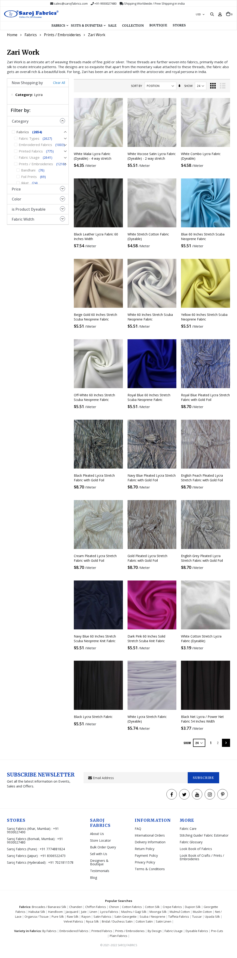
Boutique (158, 25)
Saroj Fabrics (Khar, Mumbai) (28, 828)
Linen (93, 912)
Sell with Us (98, 854)
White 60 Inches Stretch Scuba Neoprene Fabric (150, 316)
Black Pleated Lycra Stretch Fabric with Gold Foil (94, 477)
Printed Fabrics (101, 931)
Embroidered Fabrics (73, 931)
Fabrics (31, 35)
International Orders (150, 835)
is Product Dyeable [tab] (29, 209)
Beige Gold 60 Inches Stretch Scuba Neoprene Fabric (95, 316)
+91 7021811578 (60, 862)
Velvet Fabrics (73, 921)
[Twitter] (184, 794)
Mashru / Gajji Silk (134, 912)
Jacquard (72, 912)
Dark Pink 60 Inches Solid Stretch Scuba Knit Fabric (146, 638)
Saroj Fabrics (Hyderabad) (27, 862)
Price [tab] (16, 189)
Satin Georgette (125, 916)
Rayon (85, 916)
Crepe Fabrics (172, 907)
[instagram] (210, 794)
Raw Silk (72, 916)
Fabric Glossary (191, 842)
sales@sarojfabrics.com (71, 3)
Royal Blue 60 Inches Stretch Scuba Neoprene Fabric (149, 397)
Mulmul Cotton (180, 912)
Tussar (197, 916)
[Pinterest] (222, 794)
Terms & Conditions (150, 869)
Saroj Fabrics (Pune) (22, 849)
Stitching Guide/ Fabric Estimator (204, 835)
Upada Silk (212, 916)
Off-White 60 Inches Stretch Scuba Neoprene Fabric (94, 397)
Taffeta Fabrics (178, 916)
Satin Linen (163, 921)
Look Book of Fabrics (196, 849)
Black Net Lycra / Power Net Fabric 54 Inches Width (202, 718)
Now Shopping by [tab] (27, 82)
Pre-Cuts (217, 931)
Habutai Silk (36, 912)
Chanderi (75, 907)
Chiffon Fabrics (95, 907)
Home (12, 35)
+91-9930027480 (105, 3)
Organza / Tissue (37, 916)
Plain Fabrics (118, 936)
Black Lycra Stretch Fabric (93, 716)
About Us (97, 833)
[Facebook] (171, 794)
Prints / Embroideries (62, 35)
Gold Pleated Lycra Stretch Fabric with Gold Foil (147, 558)
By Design (155, 931)
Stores (179, 25)
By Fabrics (49, 931)
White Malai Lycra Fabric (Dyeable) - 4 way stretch (92, 156)
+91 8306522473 (52, 855)
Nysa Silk (92, 921)
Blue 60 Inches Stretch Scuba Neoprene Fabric (203, 236)
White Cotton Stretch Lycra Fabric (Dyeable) (201, 638)
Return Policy (144, 849)
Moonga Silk (158, 912)
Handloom (55, 912)
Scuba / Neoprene (152, 916)
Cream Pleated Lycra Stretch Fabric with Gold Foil (95, 558)
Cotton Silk (152, 907)
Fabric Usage (174, 931)
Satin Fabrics (102, 916)
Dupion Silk (193, 907)
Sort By (136, 86)
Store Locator (100, 840)
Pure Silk (58, 916)
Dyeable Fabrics (197, 931)
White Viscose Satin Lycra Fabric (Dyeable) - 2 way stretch (152, 156)
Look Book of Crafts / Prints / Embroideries (202, 857)
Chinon (114, 907)
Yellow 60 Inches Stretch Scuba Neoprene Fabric (204, 316)
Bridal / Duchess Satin (117, 921)
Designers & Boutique (99, 862)
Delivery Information (150, 842)
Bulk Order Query (103, 847)
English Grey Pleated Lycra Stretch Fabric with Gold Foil (202, 558)
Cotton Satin (144, 921)
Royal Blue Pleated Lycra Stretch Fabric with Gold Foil (205, 397)
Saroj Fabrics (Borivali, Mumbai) (31, 839)
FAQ (138, 828)
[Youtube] (197, 794)
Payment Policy (146, 855)
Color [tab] (16, 199)
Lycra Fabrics (109, 912)
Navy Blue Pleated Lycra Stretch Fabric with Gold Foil (152, 477)
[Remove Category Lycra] (12, 94)
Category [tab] (20, 121)
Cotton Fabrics (132, 907)
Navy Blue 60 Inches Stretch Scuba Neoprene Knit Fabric (95, 638)
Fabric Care (188, 828)
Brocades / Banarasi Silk (49, 907)
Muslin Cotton (202, 912)
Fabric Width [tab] (23, 219)
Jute (84, 912)
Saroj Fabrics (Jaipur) (23, 855)
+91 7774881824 (52, 849)
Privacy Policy (145, 862)
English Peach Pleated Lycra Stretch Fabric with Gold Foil (202, 477)
